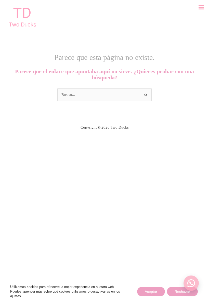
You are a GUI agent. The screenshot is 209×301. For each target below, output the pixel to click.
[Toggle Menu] (201, 7)
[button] (191, 283)
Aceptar (151, 292)
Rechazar (182, 292)
